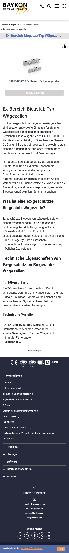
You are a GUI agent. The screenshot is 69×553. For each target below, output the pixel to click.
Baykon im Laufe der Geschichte (18, 399)
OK (61, 549)
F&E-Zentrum (9, 438)
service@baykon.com (34, 513)
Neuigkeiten (8, 422)
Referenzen (8, 405)
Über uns (7, 382)
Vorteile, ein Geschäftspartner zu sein (20, 411)
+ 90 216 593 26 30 (34, 493)
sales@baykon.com (34, 509)
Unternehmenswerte (12, 388)
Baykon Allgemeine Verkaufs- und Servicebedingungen (28, 433)
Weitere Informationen (32, 548)
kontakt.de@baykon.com (34, 504)
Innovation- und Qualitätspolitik (18, 394)
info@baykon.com (34, 518)
